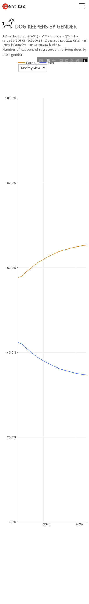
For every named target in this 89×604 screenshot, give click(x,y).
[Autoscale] (72, 59)
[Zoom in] (61, 59)
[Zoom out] (66, 59)
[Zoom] (48, 59)
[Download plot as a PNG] (41, 59)
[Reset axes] (77, 59)
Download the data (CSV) (21, 36)
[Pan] (54, 59)
